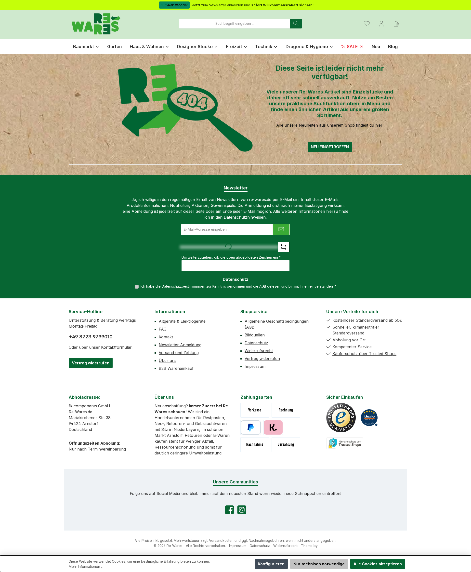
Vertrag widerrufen (90, 362)
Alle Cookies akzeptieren (377, 563)
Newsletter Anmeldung (180, 344)
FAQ (163, 329)
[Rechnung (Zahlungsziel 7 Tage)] (286, 410)
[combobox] (234, 23)
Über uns (167, 360)
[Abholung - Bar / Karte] (286, 444)
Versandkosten (221, 540)
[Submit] (281, 229)
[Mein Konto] (381, 23)
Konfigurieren (271, 563)
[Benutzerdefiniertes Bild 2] (369, 417)
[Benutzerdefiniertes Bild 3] (344, 443)
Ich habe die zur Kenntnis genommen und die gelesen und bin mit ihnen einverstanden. (238, 286)
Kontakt (166, 336)
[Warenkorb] (396, 23)
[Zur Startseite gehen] (96, 23)
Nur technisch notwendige (319, 563)
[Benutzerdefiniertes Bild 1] (341, 417)
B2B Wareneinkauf (176, 368)
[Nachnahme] (254, 444)
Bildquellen (255, 335)
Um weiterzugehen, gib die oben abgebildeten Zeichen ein (231, 257)
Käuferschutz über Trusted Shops (364, 353)
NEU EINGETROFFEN (330, 146)
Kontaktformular (116, 347)
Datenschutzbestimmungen (183, 286)
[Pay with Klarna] (273, 427)
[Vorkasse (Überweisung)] (254, 410)
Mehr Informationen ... (86, 566)
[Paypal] (250, 427)
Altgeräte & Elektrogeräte (182, 321)
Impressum (255, 366)
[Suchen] (296, 23)
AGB (262, 286)
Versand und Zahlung (179, 352)
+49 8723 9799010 (91, 337)
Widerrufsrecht (259, 350)
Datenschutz (256, 342)
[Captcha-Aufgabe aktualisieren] (283, 247)
